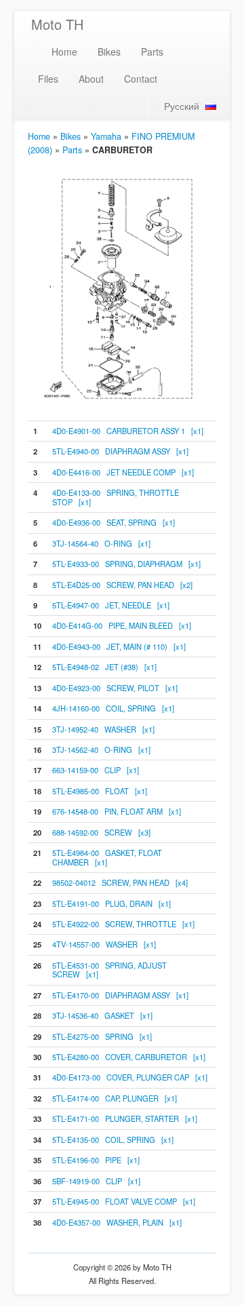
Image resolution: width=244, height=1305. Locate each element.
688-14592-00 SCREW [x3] (101, 832)
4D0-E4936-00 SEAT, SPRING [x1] (113, 522)
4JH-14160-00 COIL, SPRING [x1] (113, 708)
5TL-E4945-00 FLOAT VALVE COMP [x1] (123, 1201)
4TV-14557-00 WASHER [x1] (104, 944)
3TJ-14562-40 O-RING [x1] (101, 749)
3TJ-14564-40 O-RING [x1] (101, 543)
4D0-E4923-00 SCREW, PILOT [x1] (115, 687)
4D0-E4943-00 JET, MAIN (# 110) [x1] (119, 646)
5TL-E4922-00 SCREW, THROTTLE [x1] (123, 923)
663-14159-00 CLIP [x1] (95, 769)
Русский (181, 106)
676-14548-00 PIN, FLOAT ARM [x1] (116, 811)
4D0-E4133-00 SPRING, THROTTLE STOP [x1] (115, 497)
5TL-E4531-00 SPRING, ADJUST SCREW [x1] (109, 969)
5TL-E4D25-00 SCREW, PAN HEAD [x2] (122, 584)
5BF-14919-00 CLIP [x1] (96, 1180)
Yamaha (106, 136)
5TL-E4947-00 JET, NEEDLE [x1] (110, 605)
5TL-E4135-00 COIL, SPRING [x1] (113, 1139)
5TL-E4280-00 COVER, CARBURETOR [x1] (128, 1056)
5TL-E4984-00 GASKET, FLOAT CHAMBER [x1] (107, 857)
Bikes (109, 51)
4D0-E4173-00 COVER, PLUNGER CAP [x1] (129, 1077)
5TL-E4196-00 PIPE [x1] (96, 1159)
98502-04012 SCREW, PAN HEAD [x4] (120, 882)
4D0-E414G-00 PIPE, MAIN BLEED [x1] (121, 625)
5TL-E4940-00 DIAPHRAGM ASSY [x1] (120, 451)
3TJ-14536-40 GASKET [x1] (102, 1015)
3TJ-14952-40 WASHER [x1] (103, 729)
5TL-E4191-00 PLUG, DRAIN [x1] (111, 903)
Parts (152, 51)
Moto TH (57, 24)
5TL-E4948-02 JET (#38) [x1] (104, 666)
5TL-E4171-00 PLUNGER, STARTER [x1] (124, 1118)
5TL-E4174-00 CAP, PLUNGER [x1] (114, 1098)
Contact (140, 78)
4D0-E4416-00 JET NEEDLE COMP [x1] (123, 472)
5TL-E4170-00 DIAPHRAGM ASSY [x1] (120, 995)
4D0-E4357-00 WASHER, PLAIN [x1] (117, 1222)
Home (64, 51)
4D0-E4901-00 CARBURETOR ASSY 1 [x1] (127, 430)
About (91, 78)
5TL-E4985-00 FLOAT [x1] (99, 790)
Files (48, 78)
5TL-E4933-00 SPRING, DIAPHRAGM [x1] (126, 563)
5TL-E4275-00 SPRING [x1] (102, 1036)
